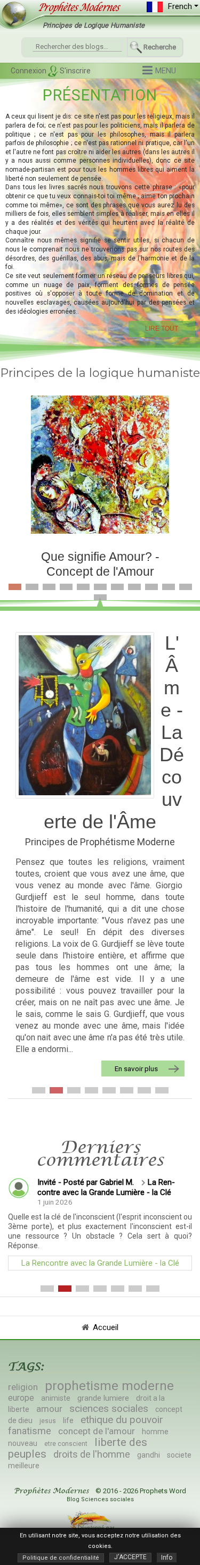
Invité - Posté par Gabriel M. (85, 1182)
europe (21, 1398)
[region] (100, 210)
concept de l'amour (96, 1431)
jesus (47, 1421)
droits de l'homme (91, 1454)
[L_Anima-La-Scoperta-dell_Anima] (84, 715)
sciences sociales (108, 1408)
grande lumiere (103, 1398)
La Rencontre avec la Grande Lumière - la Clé (106, 1187)
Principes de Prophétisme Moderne (100, 841)
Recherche (159, 47)
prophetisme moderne (109, 1385)
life (68, 1420)
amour (49, 1408)
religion (23, 1387)
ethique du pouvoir (122, 1419)
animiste (55, 1398)
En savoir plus (136, 1068)
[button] (159, 71)
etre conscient (65, 1444)
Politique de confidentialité (60, 1557)
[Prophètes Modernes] (75, 7)
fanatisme (29, 1430)
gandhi (148, 1455)
